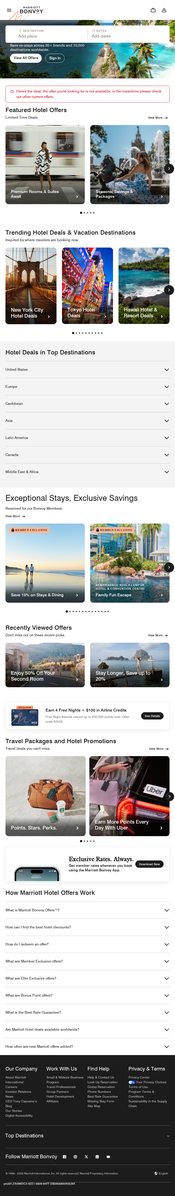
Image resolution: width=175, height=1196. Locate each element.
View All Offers (26, 58)
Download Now (149, 864)
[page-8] (95, 333)
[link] (148, 1082)
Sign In (55, 58)
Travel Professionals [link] (61, 1087)
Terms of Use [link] (138, 1087)
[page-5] (94, 212)
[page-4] (90, 212)
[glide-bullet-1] (84, 841)
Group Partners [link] (57, 1091)
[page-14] (108, 611)
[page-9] (98, 333)
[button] (46, 34)
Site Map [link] (94, 1106)
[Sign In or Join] (164, 10)
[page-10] (102, 333)
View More (155, 117)
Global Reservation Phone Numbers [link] (101, 1089)
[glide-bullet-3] (90, 841)
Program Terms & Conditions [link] (141, 1094)
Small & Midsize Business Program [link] (64, 1080)
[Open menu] (9, 10)
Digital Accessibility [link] (19, 1115)
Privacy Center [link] (139, 1077)
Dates (101, 31)
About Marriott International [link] (15, 1080)
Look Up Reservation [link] (103, 1082)
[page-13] (105, 611)
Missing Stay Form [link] (101, 1101)
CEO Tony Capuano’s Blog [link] (21, 1103)
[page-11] (98, 611)
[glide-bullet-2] (87, 841)
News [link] (9, 1096)
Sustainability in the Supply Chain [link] (148, 1103)
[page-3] (87, 212)
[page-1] (81, 212)
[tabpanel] (87, 34)
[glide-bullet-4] (94, 841)
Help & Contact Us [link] (101, 1077)
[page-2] (84, 212)
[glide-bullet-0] (81, 841)
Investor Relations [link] (18, 1091)
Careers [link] (11, 1087)
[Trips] (153, 10)
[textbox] (46, 36)
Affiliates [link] (52, 1101)
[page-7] (92, 333)
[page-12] (102, 611)
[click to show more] (169, 169)
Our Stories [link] (13, 1111)
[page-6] (89, 333)
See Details (152, 716)
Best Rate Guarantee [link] (103, 1096)
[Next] (169, 796)
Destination (33, 31)
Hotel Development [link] (60, 1096)
